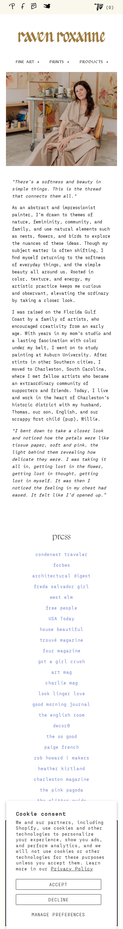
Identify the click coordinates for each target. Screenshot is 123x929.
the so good (61, 736)
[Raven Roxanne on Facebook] (24, 7)
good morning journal (61, 704)
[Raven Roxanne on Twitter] (48, 6)
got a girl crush (61, 661)
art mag (61, 672)
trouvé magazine (61, 640)
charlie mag (61, 682)
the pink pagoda (61, 789)
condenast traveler (62, 554)
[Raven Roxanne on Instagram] (35, 7)
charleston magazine (61, 779)
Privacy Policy (72, 868)
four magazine (62, 650)
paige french (61, 747)
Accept (58, 884)
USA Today (62, 618)
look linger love (61, 693)
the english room (62, 714)
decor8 (61, 725)
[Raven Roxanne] (61, 26)
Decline (58, 899)
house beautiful (62, 629)
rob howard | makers (61, 757)
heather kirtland (61, 768)
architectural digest (61, 575)
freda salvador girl (61, 586)
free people (61, 607)
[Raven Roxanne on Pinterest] (13, 7)
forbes (61, 565)
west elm (61, 597)
